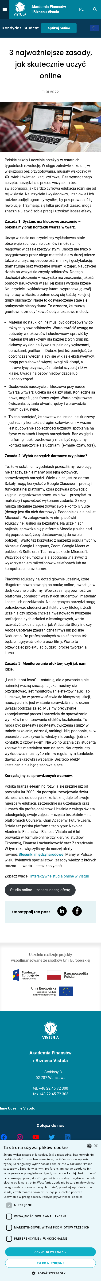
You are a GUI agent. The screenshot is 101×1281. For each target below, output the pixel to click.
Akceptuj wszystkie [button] (50, 1252)
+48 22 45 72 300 (53, 1088)
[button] (50, 1273)
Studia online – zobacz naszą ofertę (40, 890)
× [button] (95, 1146)
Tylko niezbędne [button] (50, 1263)
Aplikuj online (58, 28)
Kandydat (11, 28)
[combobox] (89, 1146)
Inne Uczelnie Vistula (17, 1108)
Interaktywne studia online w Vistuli (59, 876)
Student (31, 28)
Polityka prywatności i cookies (62, 1197)
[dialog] (50, 1210)
